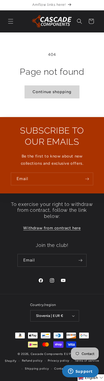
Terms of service (87, 360)
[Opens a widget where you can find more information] (80, 371)
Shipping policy (37, 368)
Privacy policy (58, 360)
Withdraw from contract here (52, 228)
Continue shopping (52, 91)
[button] (11, 21)
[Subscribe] (87, 178)
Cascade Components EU (50, 354)
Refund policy (32, 360)
